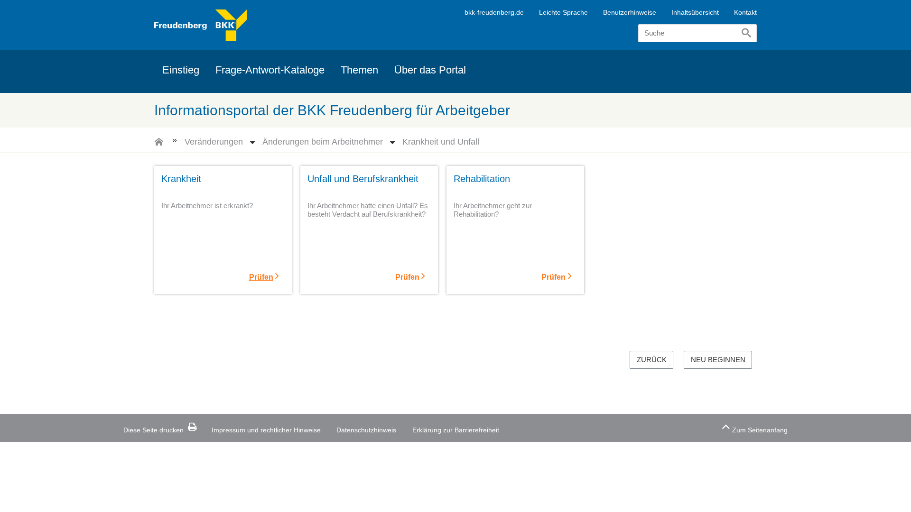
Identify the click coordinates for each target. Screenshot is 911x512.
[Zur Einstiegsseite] (159, 145)
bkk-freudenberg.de (494, 12)
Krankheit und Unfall (440, 141)
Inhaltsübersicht (695, 12)
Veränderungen (214, 141)
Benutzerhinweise (629, 12)
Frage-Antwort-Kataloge (270, 70)
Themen (359, 70)
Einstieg (180, 70)
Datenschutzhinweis (366, 430)
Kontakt (745, 12)
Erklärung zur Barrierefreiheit (455, 430)
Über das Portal (430, 70)
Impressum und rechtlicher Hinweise (266, 430)
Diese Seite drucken (153, 430)
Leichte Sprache (563, 12)
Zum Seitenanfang (760, 430)
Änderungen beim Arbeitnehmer (322, 141)
